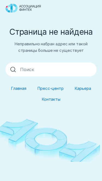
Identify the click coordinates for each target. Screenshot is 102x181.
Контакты (51, 99)
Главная (18, 88)
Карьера (83, 88)
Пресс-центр (50, 88)
